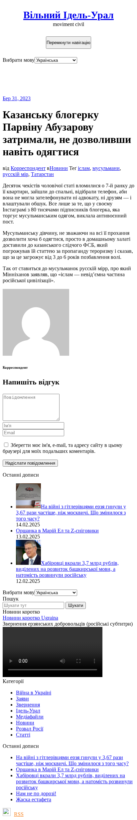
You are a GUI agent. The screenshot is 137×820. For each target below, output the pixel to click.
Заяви (22, 698)
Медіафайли (30, 716)
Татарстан (42, 174)
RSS (19, 814)
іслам (84, 168)
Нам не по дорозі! (36, 793)
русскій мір (15, 174)
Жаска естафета (33, 799)
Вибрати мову (19, 60)
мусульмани (106, 168)
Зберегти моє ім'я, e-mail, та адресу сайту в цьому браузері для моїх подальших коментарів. (62, 448)
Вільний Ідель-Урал (68, 14)
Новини (59, 168)
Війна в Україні (33, 692)
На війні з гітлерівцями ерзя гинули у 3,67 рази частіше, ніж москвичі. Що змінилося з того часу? (72, 760)
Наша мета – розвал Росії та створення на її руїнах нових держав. (59, 79)
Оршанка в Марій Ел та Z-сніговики (57, 769)
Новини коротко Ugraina (30, 618)
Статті (23, 734)
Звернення (28, 704)
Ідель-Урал (28, 710)
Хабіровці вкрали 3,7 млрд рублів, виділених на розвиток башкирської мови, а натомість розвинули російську (74, 781)
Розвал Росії (29, 728)
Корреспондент (28, 168)
